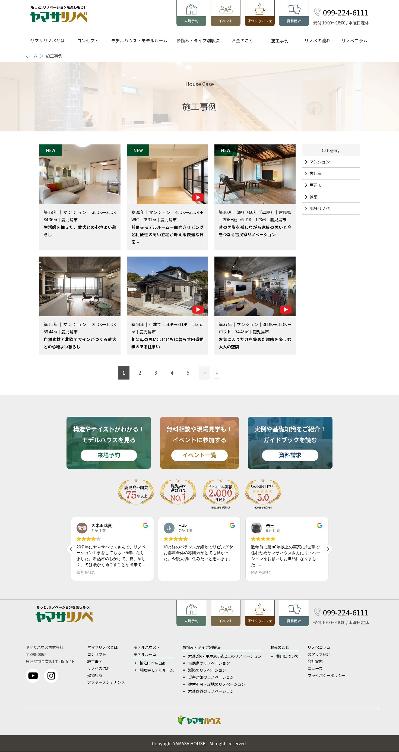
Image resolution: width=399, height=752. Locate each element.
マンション (319, 162)
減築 (313, 197)
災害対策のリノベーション (211, 677)
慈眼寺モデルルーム (157, 670)
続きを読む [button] (173, 572)
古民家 (315, 173)
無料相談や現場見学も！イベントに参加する (199, 441)
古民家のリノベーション (209, 663)
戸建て (315, 185)
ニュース (315, 668)
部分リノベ (319, 208)
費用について (287, 656)
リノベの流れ (317, 40)
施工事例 (280, 40)
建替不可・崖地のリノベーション (216, 684)
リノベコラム (354, 40)
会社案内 (315, 661)
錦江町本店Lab (152, 663)
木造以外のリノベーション (211, 691)
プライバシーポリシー (327, 675)
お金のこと (242, 40)
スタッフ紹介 (319, 654)
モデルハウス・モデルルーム (139, 40)
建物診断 (94, 675)
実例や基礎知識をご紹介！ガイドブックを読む (290, 441)
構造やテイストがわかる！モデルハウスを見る (108, 441)
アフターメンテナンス (106, 682)
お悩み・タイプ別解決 (198, 40)
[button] (328, 549)
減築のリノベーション (207, 670)
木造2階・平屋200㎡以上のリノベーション (224, 656)
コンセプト (88, 40)
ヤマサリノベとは (47, 40)
